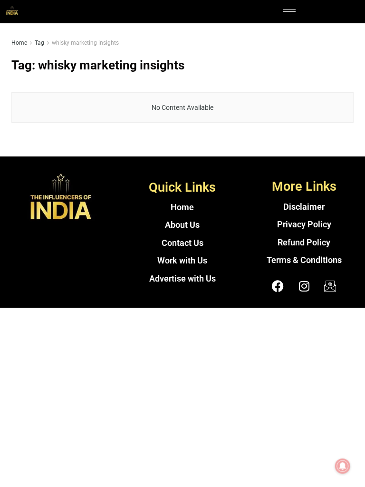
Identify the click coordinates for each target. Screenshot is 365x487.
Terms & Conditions (304, 260)
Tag (39, 42)
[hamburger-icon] (289, 12)
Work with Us (182, 260)
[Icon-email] (330, 286)
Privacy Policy (304, 224)
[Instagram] (304, 286)
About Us (182, 225)
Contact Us (182, 243)
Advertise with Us (182, 278)
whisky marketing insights (85, 42)
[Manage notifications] (342, 466)
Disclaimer (304, 207)
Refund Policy (304, 242)
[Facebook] (278, 286)
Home (19, 42)
